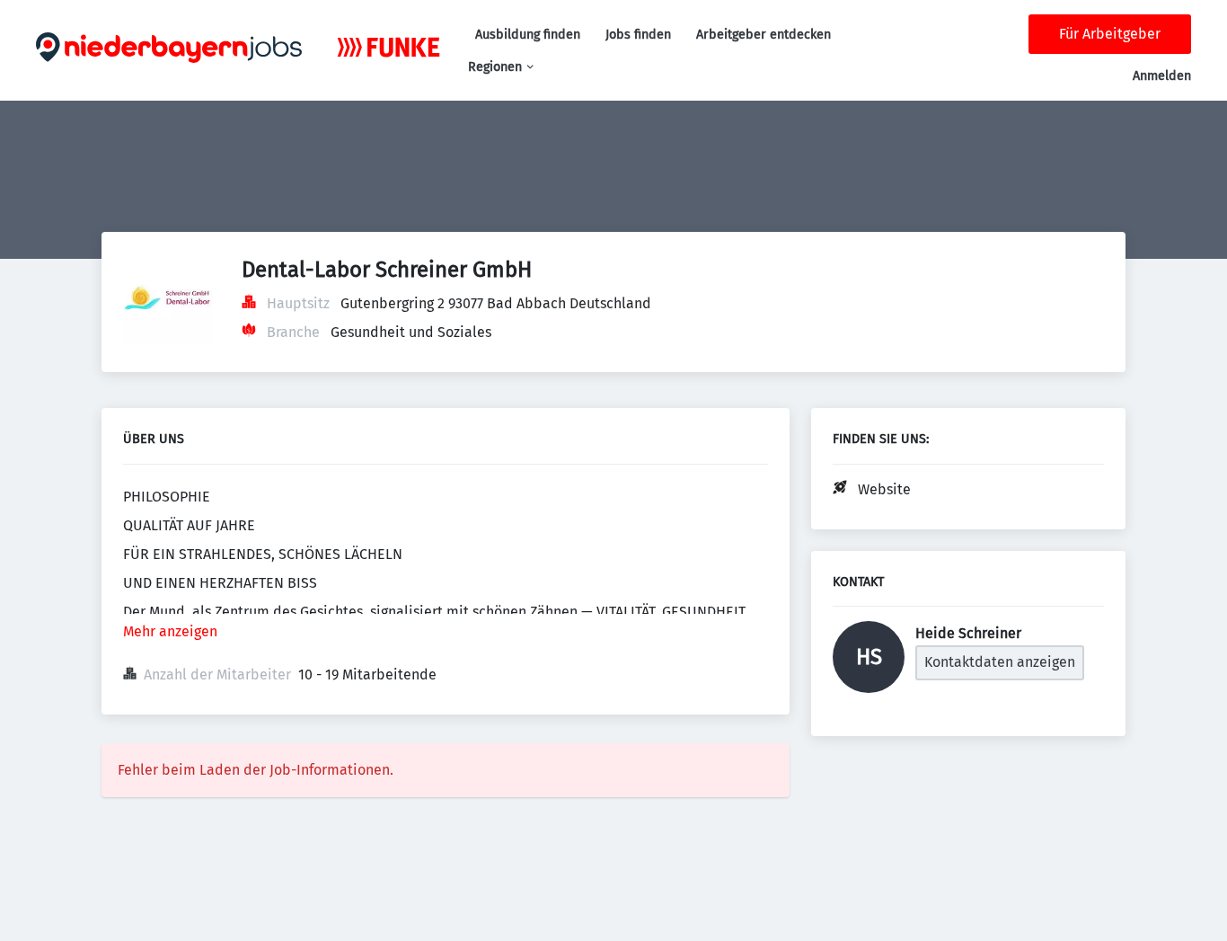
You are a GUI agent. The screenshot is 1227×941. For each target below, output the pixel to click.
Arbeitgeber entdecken (763, 34)
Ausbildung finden (527, 34)
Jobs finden (638, 34)
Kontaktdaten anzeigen (999, 661)
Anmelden (1162, 76)
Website (884, 489)
